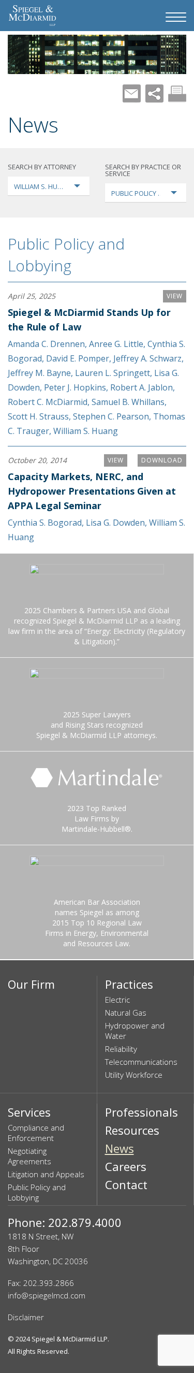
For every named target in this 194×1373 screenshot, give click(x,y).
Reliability (121, 1049)
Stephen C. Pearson (111, 416)
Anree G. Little (116, 344)
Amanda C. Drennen (46, 344)
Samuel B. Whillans (128, 402)
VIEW (175, 296)
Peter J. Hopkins (75, 387)
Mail (132, 93)
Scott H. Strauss (38, 416)
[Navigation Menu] (176, 17)
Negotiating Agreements (29, 1156)
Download (162, 460)
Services (29, 1112)
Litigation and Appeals (46, 1174)
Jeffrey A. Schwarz (147, 358)
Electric (117, 999)
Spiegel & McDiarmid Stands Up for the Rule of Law (89, 319)
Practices (129, 984)
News (119, 1148)
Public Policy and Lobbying (66, 254)
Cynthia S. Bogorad (45, 522)
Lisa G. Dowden (115, 522)
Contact (126, 1184)
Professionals (141, 1112)
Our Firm (31, 984)
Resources (132, 1130)
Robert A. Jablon (141, 387)
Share (154, 93)
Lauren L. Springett (112, 373)
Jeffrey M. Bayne (39, 373)
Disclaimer (26, 1317)
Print (177, 93)
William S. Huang (85, 431)
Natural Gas (125, 1012)
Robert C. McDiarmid (47, 402)
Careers (125, 1166)
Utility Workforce (133, 1075)
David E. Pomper (77, 358)
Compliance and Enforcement (36, 1132)
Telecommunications (141, 1062)
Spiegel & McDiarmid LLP (70, 1338)
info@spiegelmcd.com (46, 1295)
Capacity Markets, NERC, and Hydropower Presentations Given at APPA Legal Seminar (92, 491)
